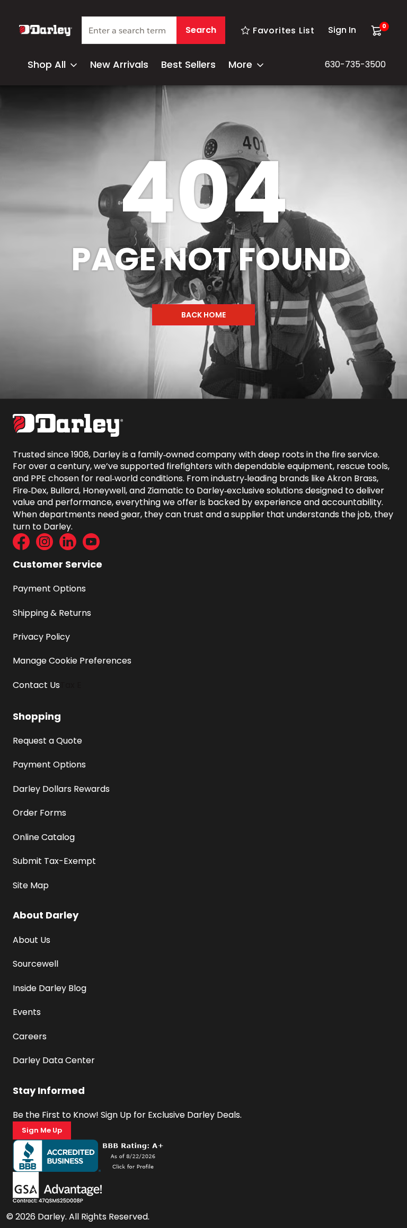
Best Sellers (188, 64)
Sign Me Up (42, 1130)
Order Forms (39, 813)
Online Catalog (44, 837)
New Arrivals (119, 64)
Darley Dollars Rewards (61, 789)
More (240, 64)
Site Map (31, 885)
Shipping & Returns (52, 613)
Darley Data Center (54, 1060)
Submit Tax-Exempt (54, 861)
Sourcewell (35, 964)
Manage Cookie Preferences (72, 661)
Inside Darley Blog (49, 988)
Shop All (47, 64)
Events (27, 1012)
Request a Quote (47, 741)
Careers (30, 1036)
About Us (31, 940)
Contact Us (36, 685)
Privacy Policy (41, 637)
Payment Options (49, 588)
